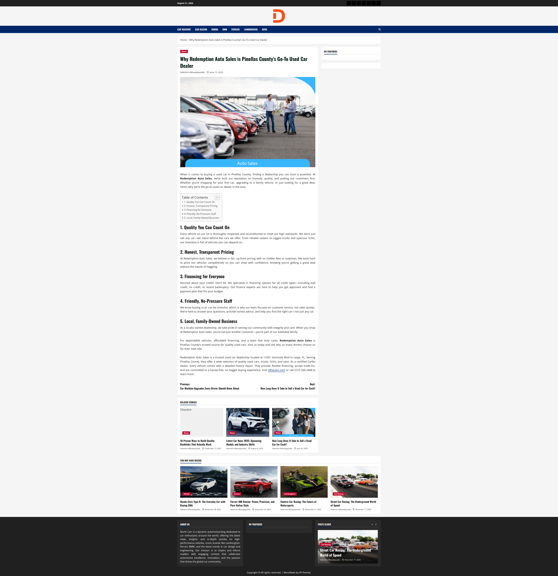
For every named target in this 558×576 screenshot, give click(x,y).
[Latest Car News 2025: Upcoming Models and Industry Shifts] (247, 422)
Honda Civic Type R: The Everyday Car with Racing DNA (202, 503)
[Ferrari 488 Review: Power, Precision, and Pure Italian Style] (254, 482)
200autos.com (276, 370)
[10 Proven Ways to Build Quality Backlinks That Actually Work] (201, 422)
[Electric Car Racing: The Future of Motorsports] (304, 482)
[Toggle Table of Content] (216, 197)
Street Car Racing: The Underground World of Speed (353, 503)
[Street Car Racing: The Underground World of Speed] (354, 482)
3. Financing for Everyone (198, 209)
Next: (288, 386)
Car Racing (201, 29)
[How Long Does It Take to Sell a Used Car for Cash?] (293, 422)
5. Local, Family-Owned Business (201, 217)
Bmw (224, 29)
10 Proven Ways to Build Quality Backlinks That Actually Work (197, 442)
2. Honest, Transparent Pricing (201, 205)
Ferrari (235, 29)
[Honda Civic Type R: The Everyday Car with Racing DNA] (203, 482)
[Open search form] (380, 29)
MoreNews (289, 572)
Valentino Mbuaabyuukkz (192, 72)
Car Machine (184, 29)
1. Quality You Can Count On (199, 202)
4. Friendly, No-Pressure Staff (200, 213)
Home (183, 39)
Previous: (209, 386)
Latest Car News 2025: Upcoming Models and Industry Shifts (243, 442)
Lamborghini (251, 29)
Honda (214, 29)
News (264, 29)
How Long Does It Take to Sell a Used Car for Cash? (292, 442)
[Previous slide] (372, 524)
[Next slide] (376, 524)
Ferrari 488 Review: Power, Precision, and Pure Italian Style (252, 503)
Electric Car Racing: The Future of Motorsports (298, 503)
